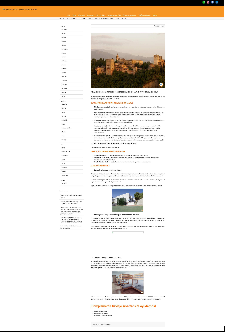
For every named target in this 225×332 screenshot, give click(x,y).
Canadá (64, 116)
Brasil (63, 112)
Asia (61, 145)
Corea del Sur (66, 151)
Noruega (64, 80)
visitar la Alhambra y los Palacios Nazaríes (141, 180)
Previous (156, 26)
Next (162, 26)
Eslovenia (65, 49)
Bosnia (64, 41)
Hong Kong (65, 155)
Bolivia (64, 108)
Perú (63, 136)
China (63, 148)
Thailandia (65, 175)
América (62, 101)
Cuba (63, 124)
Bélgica (64, 37)
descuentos (98, 140)
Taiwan (64, 171)
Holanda (64, 69)
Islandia (64, 77)
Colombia (64, 120)
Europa (62, 26)
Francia (64, 65)
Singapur (64, 167)
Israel (63, 159)
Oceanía (62, 180)
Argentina (64, 104)
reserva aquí (123, 228)
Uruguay (64, 140)
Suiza (63, 96)
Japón (63, 163)
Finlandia (64, 61)
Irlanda (64, 73)
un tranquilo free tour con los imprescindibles (122, 186)
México (64, 132)
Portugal (64, 84)
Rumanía (64, 88)
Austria (64, 33)
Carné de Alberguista (141, 138)
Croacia (64, 45)
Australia (64, 183)
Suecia (64, 92)
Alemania (64, 29)
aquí (120, 268)
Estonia (64, 57)
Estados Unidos (66, 128)
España (64, 53)
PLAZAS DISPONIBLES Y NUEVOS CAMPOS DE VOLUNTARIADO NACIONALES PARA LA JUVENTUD (71, 220)
